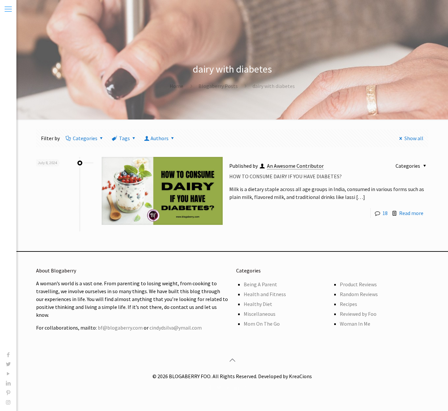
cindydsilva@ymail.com (176, 327)
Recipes (348, 304)
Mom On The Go (262, 323)
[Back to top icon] (232, 360)
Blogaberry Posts (218, 86)
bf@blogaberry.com (120, 327)
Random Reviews (359, 294)
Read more (411, 213)
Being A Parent (260, 284)
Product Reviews (358, 284)
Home (176, 86)
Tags (124, 138)
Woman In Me (355, 323)
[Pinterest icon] (8, 392)
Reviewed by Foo (358, 314)
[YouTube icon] (8, 373)
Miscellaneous (259, 314)
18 (385, 213)
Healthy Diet (258, 304)
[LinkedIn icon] (8, 383)
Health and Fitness (265, 294)
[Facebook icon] (8, 354)
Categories (85, 138)
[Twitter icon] (8, 364)
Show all (413, 138)
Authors (160, 138)
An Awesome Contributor (295, 165)
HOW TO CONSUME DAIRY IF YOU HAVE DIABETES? (285, 176)
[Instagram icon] (8, 402)
